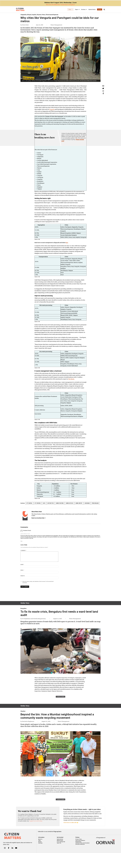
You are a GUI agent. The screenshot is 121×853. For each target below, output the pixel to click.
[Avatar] (25, 515)
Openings (40, 843)
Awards (40, 841)
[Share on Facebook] (103, 93)
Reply (21, 541)
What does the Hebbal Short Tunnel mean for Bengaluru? (60, 4)
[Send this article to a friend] (103, 86)
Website (22, 575)
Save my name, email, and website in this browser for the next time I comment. (38, 582)
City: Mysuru (37, 503)
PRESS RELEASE (95, 503)
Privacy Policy (78, 839)
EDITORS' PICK (50, 503)
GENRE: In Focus (69, 503)
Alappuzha (23, 14)
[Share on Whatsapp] (103, 91)
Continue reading (60, 696)
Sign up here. (58, 831)
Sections (83, 9)
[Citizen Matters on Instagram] (4, 848)
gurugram (87, 503)
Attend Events (60, 840)
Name (22, 564)
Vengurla (51, 109)
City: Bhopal (29, 503)
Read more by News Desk (38, 518)
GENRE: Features (60, 503)
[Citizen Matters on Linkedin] (12, 848)
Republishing (78, 841)
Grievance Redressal (80, 844)
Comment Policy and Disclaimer (82, 843)
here (67, 242)
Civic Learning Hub (61, 841)
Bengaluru (23, 608)
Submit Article (91, 9)
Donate (99, 9)
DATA (44, 503)
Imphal (34, 14)
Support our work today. (36, 821)
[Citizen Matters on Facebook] (8, 848)
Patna (43, 14)
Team (39, 840)
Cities (69, 9)
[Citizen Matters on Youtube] (16, 848)
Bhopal (29, 14)
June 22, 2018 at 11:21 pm (25, 533)
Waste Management (56, 25)
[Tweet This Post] (103, 88)
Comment (23, 550)
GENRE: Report (78, 503)
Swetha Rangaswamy (39, 618)
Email (22, 570)
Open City (59, 843)
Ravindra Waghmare (28, 721)
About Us (40, 839)
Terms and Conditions (80, 840)
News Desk (25, 25)
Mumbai (22, 711)
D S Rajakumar (26, 618)
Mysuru (39, 14)
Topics (77, 9)
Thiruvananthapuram (52, 14)
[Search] (104, 9)
